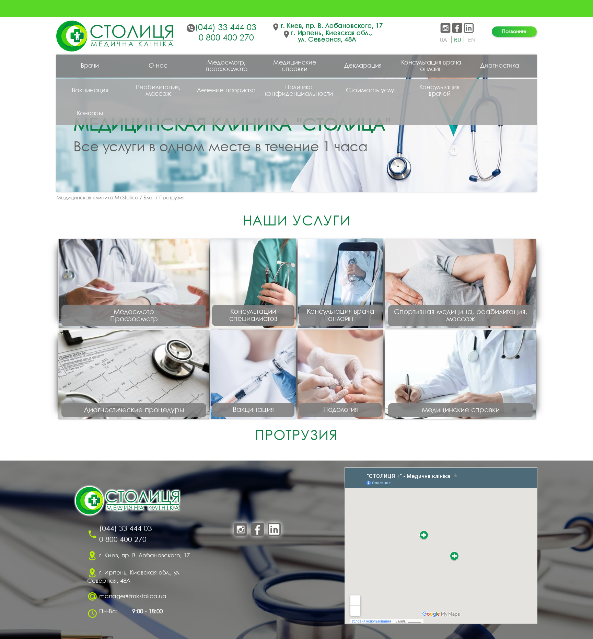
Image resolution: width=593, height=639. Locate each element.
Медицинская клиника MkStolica (97, 198)
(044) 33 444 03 (225, 28)
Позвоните (514, 31)
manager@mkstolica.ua (132, 596)
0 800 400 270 (226, 38)
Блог (148, 198)
